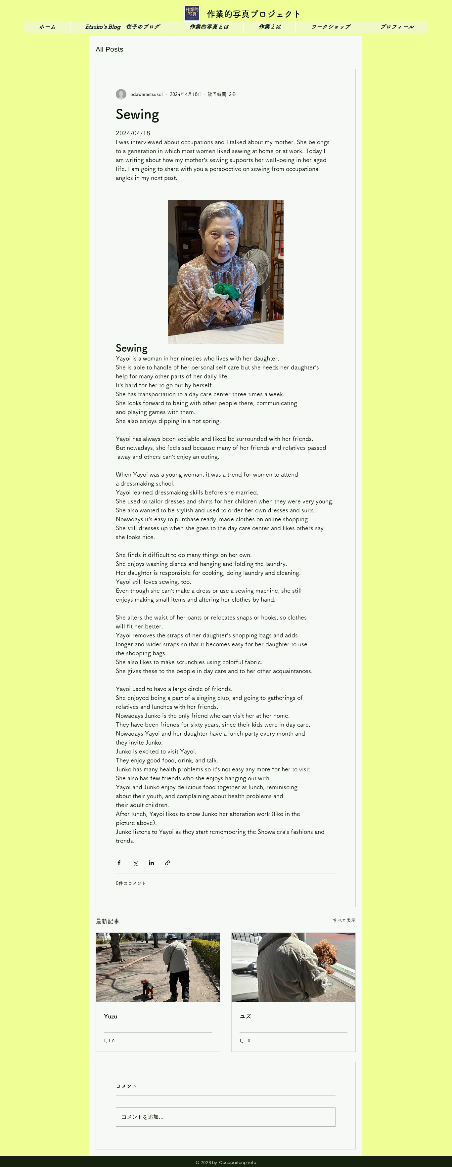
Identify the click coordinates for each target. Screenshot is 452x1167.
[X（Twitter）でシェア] (135, 863)
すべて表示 (344, 920)
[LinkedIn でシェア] (151, 863)
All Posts (109, 49)
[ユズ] (293, 967)
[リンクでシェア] (167, 863)
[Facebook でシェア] (119, 863)
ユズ (245, 1016)
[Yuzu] (158, 967)
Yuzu (110, 1016)
